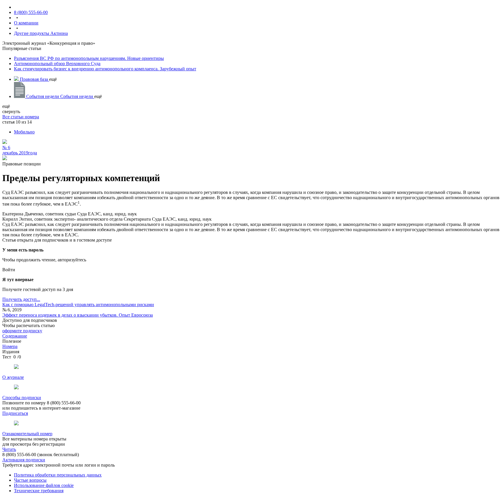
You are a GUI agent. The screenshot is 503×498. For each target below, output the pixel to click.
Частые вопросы (30, 480)
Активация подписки (23, 459)
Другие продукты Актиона (41, 33)
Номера (9, 346)
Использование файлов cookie (44, 485)
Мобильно (24, 131)
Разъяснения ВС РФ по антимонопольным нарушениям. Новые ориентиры (89, 58)
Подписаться (15, 413)
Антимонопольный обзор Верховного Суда (57, 63)
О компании (26, 22)
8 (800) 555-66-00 (31, 12)
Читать (9, 449)
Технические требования (38, 490)
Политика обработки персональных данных (58, 474)
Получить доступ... (21, 299)
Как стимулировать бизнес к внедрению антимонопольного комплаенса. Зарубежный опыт (105, 68)
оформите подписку (22, 330)
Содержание (14, 335)
